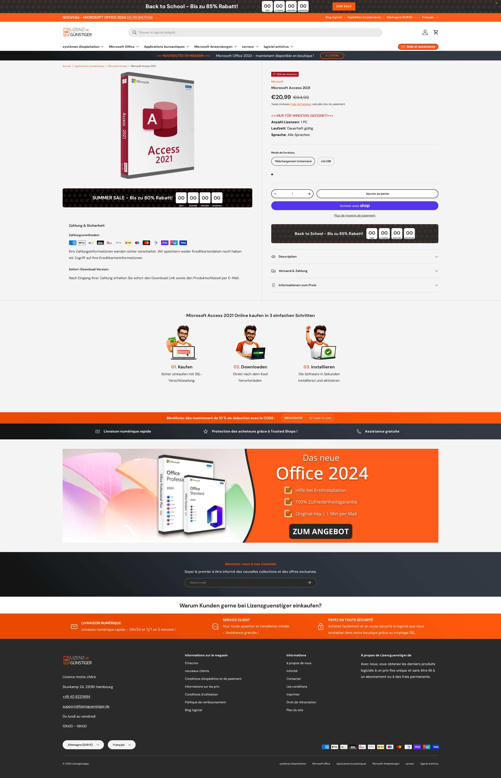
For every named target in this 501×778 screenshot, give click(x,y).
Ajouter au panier (377, 193)
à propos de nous (299, 663)
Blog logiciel (333, 17)
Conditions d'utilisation (201, 694)
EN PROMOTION (139, 17)
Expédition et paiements (364, 17)
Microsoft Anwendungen (213, 47)
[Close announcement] (496, 4)
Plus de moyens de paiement (354, 215)
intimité (292, 671)
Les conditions (297, 686)
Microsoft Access (117, 66)
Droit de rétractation (301, 702)
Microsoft (277, 81)
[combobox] (255, 32)
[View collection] (250, 496)
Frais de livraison (300, 104)
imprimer (293, 694)
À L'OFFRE (332, 55)
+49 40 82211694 (76, 696)
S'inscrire (191, 663)
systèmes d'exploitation (81, 47)
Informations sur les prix (202, 686)
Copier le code (322, 418)
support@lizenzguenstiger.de (86, 706)
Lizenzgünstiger (80, 763)
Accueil (67, 66)
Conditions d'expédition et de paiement (213, 679)
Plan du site (295, 710)
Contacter (294, 679)
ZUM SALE (343, 6)
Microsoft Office (121, 47)
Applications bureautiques (164, 47)
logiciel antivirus (276, 47)
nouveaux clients (197, 671)
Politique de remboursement (205, 702)
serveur (248, 47)
